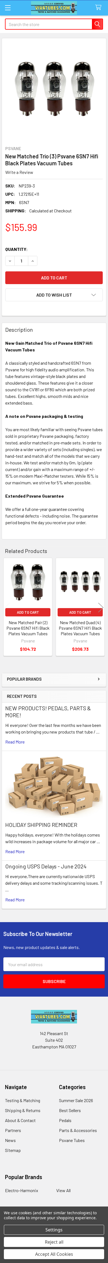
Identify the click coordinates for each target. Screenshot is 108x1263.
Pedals (65, 1120)
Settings (54, 1230)
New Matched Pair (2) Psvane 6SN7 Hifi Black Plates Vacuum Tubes (28, 628)
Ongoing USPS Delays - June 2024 (45, 866)
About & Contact (20, 1120)
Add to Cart (28, 612)
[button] (54, 295)
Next (100, 607)
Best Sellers (70, 1110)
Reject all (54, 1242)
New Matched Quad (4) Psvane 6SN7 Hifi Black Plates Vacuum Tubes (80, 628)
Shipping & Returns (22, 1110)
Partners (13, 1130)
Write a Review (19, 172)
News (10, 1140)
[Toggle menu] (7, 7)
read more (15, 741)
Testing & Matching (22, 1100)
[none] (54, 90)
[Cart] (99, 7)
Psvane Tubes (72, 1140)
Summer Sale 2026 (76, 1100)
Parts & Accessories (78, 1130)
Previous (7, 607)
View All (63, 1190)
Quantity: (16, 249)
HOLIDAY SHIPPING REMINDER (41, 824)
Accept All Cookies (54, 1254)
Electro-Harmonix (21, 1190)
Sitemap (13, 1150)
